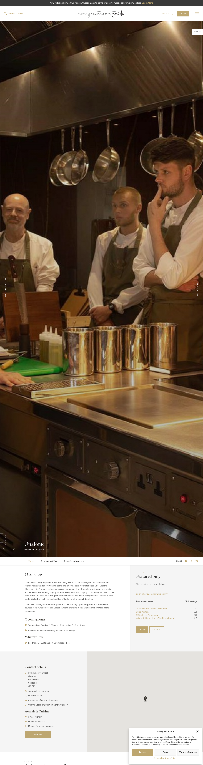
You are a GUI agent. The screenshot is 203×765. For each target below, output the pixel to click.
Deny (165, 752)
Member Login (168, 14)
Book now (38, 734)
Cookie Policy (159, 758)
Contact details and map (74, 561)
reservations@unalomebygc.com (43, 700)
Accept (142, 752)
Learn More (147, 3)
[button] (197, 731)
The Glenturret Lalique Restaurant (151, 609)
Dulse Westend (143, 612)
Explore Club (157, 629)
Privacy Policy (170, 758)
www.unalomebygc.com (39, 691)
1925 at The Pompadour (147, 615)
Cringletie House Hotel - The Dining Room (155, 618)
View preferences (188, 752)
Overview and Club (49, 561)
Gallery (31, 561)
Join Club (183, 14)
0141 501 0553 (35, 696)
